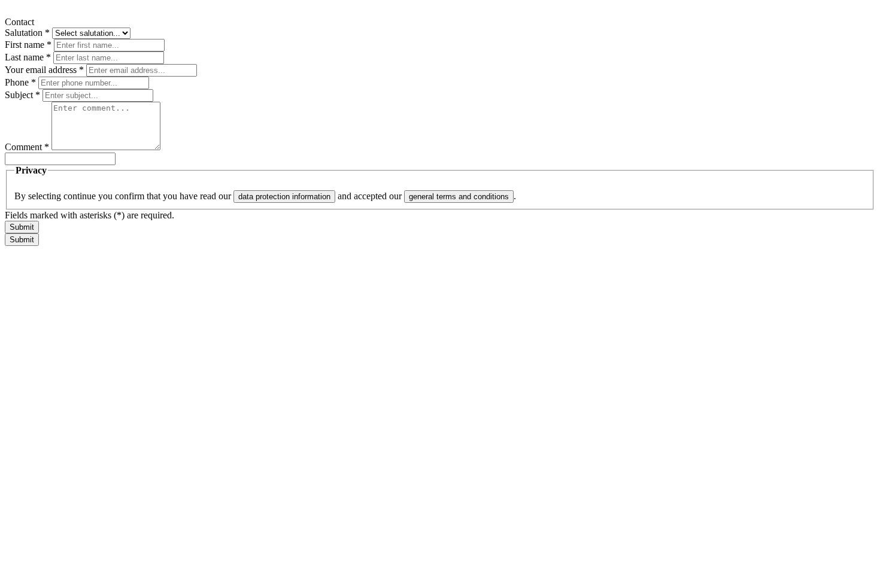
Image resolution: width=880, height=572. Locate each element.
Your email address (44, 70)
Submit (22, 227)
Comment (27, 147)
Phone (20, 82)
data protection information (284, 196)
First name (28, 44)
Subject (22, 95)
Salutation (27, 33)
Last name (28, 57)
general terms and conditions (459, 196)
